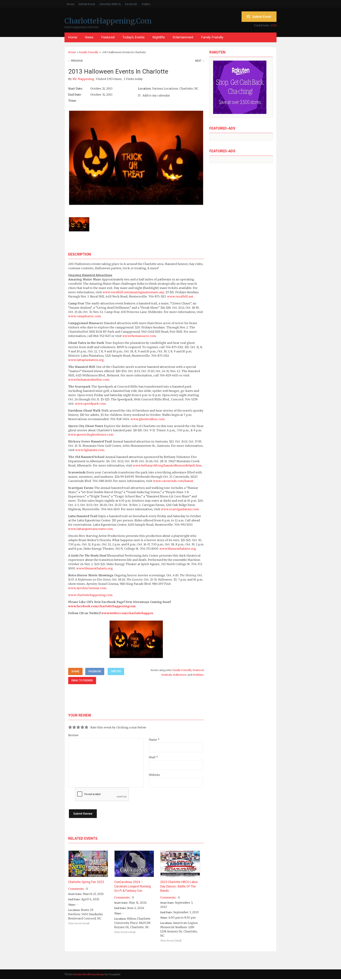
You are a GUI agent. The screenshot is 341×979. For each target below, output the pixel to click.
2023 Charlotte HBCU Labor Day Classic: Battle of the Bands (179, 886)
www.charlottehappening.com (90, 595)
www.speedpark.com (90, 403)
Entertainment (183, 37)
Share (75, 671)
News (89, 37)
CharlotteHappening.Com (108, 21)
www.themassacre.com (139, 336)
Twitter (145, 4)
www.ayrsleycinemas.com (87, 588)
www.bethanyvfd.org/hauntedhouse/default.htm (167, 465)
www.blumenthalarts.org (177, 548)
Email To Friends (82, 680)
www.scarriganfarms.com (180, 509)
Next (198, 60)
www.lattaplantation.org (86, 360)
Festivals (166, 674)
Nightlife (158, 37)
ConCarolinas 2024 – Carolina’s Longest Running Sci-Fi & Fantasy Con (132, 886)
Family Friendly (212, 37)
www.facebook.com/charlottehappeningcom (102, 606)
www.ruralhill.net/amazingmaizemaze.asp (133, 292)
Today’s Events (133, 37)
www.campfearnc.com (84, 316)
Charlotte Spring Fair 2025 (86, 882)
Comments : (76, 889)
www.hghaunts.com (89, 450)
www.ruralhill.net (180, 296)
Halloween (179, 674)
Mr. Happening (83, 79)
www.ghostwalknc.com (148, 419)
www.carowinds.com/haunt (173, 481)
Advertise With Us (110, 4)
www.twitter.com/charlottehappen (127, 613)
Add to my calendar (156, 95)
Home (70, 4)
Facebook (131, 4)
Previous (77, 60)
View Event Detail (78, 923)
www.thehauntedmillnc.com (88, 379)
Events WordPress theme (88, 974)
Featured (108, 37)
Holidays (198, 674)
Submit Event (87, 4)
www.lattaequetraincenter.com (90, 529)
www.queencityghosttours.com (90, 434)
